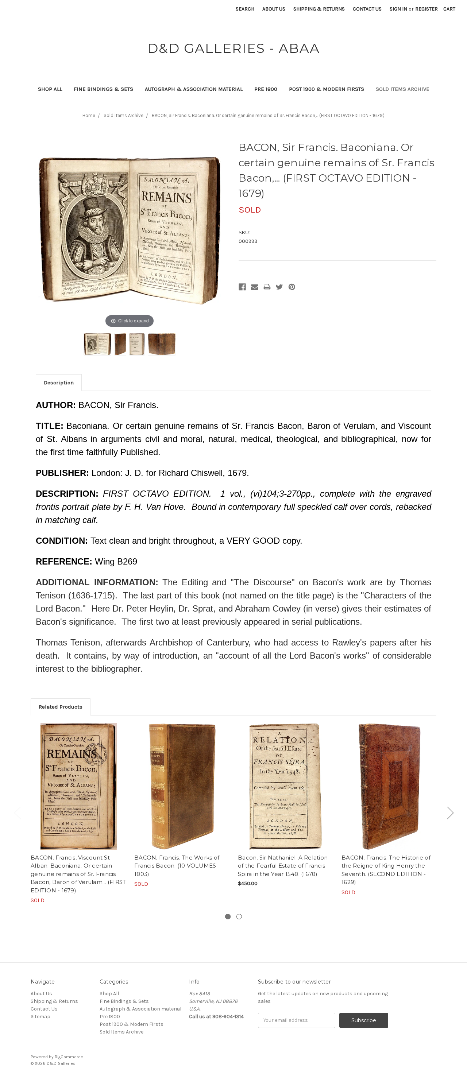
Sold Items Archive (402, 89)
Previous (17, 813)
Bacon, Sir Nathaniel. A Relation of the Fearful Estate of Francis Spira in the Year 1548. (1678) (283, 865)
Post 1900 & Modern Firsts (326, 89)
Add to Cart (286, 793)
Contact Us (367, 9)
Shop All (50, 89)
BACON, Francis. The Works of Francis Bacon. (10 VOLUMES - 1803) (177, 865)
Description (59, 382)
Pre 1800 (265, 89)
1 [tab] (228, 916)
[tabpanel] (79, 814)
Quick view (79, 786)
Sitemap (40, 1016)
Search (245, 9)
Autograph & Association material (194, 89)
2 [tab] (239, 916)
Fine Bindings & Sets (103, 89)
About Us (273, 9)
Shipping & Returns (319, 9)
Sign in (398, 9)
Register (426, 9)
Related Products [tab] (60, 706)
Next (450, 813)
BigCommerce (69, 1056)
